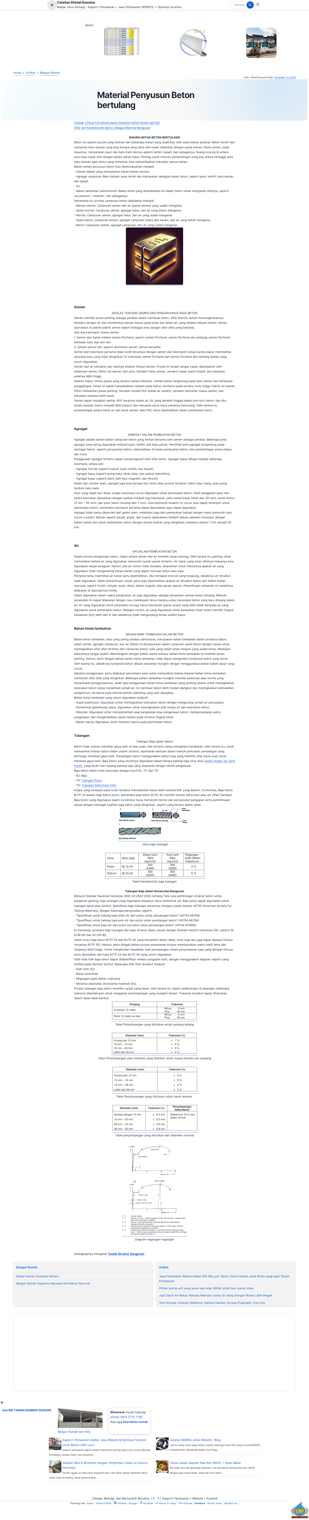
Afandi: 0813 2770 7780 (126, 1417)
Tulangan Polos (91, 780)
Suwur (90, 1503)
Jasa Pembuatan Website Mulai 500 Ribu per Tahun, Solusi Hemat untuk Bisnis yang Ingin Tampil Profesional (224, 1278)
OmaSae (121, 1503)
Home (17, 72)
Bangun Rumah (50, 72)
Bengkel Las (231, 1503)
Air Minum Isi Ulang (165, 1503)
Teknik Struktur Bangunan (126, 1254)
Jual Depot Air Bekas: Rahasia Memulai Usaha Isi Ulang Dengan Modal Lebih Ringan (215, 1295)
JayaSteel (148, 1503)
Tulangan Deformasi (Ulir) (99, 785)
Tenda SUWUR (103, 1503)
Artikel (30, 72)
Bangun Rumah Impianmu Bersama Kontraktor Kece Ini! (53, 1283)
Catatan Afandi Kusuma (76, 2)
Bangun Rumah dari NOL (74, 1431)
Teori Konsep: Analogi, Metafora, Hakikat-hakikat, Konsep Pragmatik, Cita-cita (212, 1302)
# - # (156, 1498)
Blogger (133, 1503)
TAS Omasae (185, 1503)
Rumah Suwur (214, 1503)
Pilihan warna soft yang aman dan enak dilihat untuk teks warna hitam (206, 1288)
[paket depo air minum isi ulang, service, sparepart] (300, 1517)
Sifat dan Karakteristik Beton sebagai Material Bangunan (112, 127)
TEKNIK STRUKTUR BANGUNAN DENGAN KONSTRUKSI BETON (117, 123)
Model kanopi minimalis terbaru (37, 1276)
